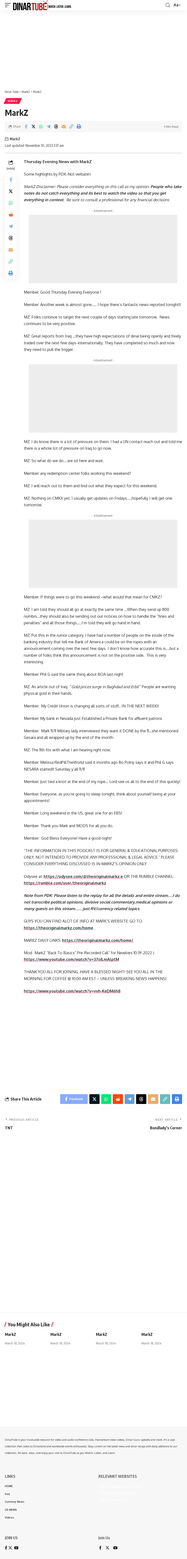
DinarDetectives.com (117, 1492)
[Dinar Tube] (42, 5)
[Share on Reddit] (11, 214)
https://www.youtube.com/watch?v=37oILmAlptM (71, 959)
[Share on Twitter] (33, 126)
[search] (167, 5)
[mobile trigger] (9, 5)
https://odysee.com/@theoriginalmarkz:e (83, 876)
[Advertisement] (93, 48)
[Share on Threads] (56, 126)
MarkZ (13, 100)
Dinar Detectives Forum (119, 1486)
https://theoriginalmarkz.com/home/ (97, 940)
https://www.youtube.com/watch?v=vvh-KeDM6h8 (72, 991)
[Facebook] (100, 1548)
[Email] (63, 126)
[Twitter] (107, 1548)
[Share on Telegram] (48, 126)
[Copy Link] (71, 126)
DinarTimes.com (113, 1499)
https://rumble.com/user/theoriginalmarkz (65, 883)
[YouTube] (115, 1548)
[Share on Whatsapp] (40, 126)
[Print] (78, 126)
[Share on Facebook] (25, 126)
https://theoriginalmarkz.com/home (58, 927)
